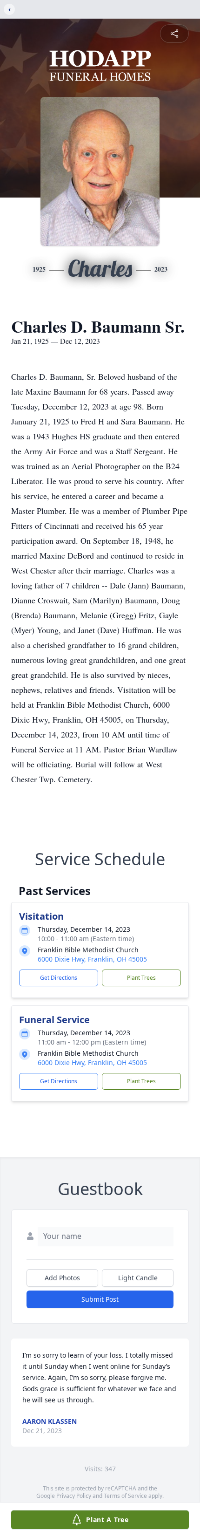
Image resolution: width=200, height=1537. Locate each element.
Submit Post (100, 1299)
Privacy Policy (73, 1496)
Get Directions (58, 978)
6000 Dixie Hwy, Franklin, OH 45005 (92, 959)
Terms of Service (125, 1496)
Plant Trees (141, 978)
